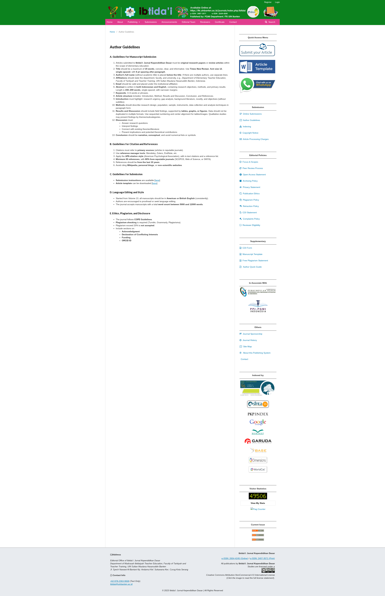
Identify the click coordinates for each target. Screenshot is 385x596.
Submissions (151, 22)
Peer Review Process (252, 168)
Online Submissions (252, 114)
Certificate (220, 22)
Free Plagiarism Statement (255, 260)
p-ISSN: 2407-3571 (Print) (262, 558)
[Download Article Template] (257, 72)
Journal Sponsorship (252, 334)
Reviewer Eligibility (251, 225)
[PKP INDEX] (258, 417)
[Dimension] (258, 463)
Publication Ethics (251, 193)
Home (109, 22)
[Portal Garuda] (258, 445)
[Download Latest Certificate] (258, 407)
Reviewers (205, 22)
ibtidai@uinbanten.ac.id (121, 584)
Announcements (169, 22)
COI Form (247, 248)
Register (267, 2)
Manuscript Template (252, 254)
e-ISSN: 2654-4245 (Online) (235, 558)
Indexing (246, 126)
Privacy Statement (251, 187)
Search (271, 22)
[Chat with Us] (257, 92)
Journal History (249, 340)
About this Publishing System (257, 353)
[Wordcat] (258, 473)
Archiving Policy (250, 181)
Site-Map (247, 346)
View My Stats (258, 503)
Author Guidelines (251, 120)
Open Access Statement (254, 174)
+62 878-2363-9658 (119, 581)
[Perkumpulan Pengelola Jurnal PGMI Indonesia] (258, 312)
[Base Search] (258, 454)
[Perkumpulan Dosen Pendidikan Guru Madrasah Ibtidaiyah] (258, 296)
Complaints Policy (251, 219)
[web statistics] (258, 498)
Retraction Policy (250, 206)
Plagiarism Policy (250, 200)
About (120, 22)
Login (277, 2)
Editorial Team (188, 22)
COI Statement (249, 212)
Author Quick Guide (252, 267)
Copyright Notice (250, 133)
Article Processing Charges (255, 139)
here (157, 180)
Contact (233, 22)
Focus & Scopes (250, 162)
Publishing (133, 22)
